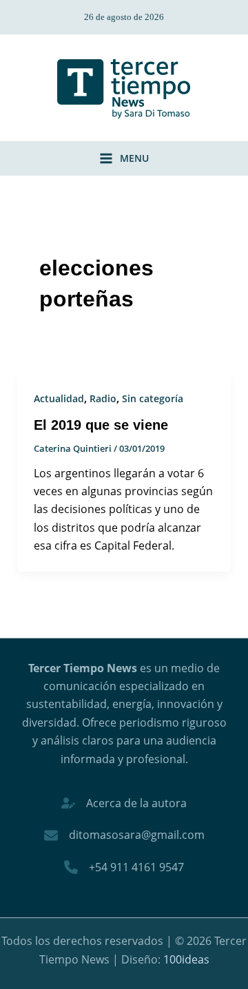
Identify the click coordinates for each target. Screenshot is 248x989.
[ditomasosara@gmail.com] (124, 835)
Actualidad (59, 398)
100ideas (186, 959)
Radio (103, 398)
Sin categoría (152, 398)
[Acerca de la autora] (124, 803)
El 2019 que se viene (101, 425)
